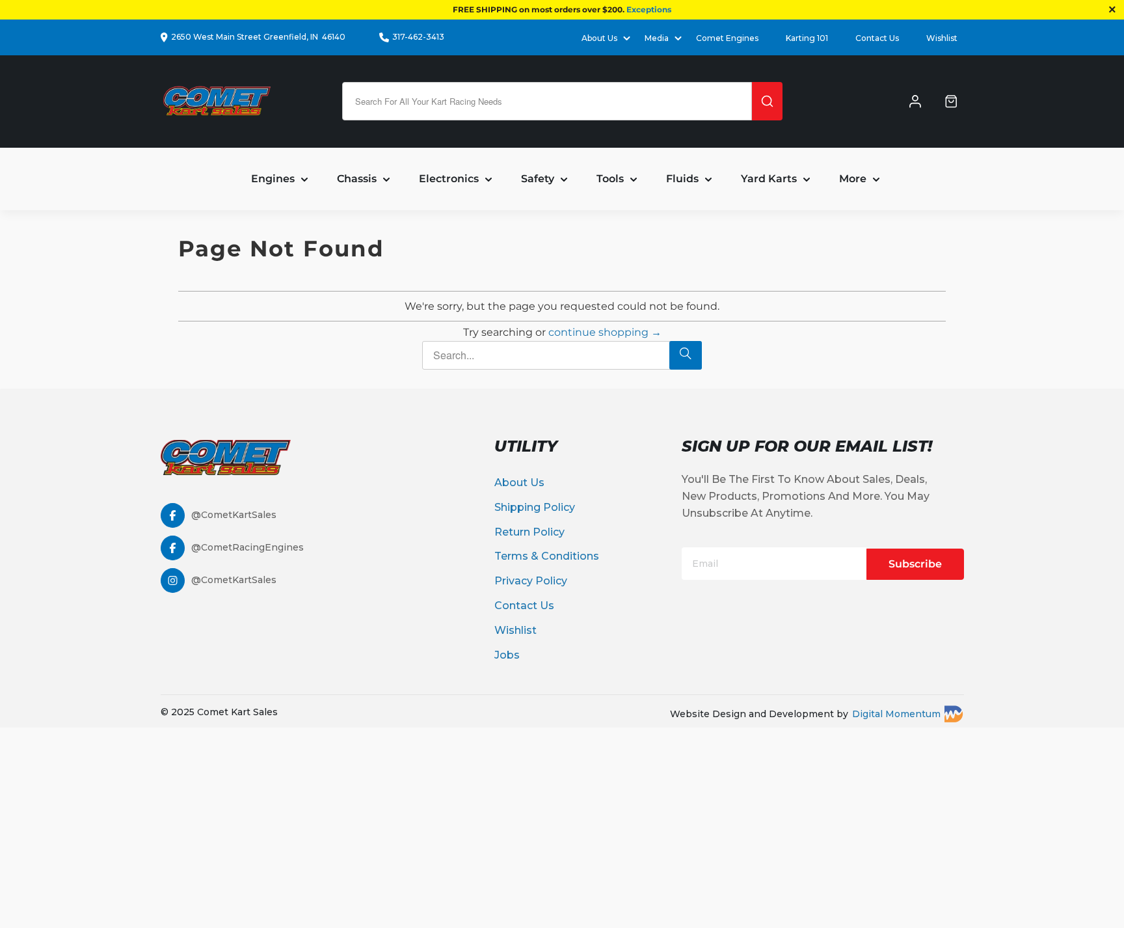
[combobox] (547, 101)
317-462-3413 (418, 37)
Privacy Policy (530, 581)
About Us (519, 482)
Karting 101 (807, 38)
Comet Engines (727, 38)
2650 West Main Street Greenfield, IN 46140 (258, 37)
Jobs (507, 655)
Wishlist (941, 38)
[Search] (767, 101)
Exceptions (648, 9)
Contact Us (877, 38)
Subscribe (915, 564)
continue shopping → (605, 332)
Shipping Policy (534, 507)
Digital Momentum (896, 714)
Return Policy (529, 532)
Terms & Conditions (546, 556)
